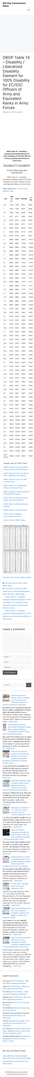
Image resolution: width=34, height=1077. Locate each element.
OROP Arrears (8, 591)
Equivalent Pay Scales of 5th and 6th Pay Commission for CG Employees (16, 1023)
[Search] (28, 685)
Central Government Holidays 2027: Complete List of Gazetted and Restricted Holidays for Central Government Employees (16, 700)
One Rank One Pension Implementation (17, 577)
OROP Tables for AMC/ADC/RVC (15, 510)
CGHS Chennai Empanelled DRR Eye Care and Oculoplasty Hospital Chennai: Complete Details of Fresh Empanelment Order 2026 (17, 942)
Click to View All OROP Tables (14, 520)
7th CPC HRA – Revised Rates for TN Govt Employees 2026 (19, 886)
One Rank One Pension (13, 583)
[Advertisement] (17, 31)
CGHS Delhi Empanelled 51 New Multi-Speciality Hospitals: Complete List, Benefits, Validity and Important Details (17, 912)
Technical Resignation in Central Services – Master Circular (16, 1038)
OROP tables (20, 594)
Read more (13, 722)
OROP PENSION (8, 594)
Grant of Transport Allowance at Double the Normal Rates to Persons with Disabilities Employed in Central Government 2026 (16, 834)
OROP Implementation (22, 591)
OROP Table (7, 586)
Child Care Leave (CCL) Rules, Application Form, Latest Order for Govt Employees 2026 (17, 1031)
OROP (25, 583)
